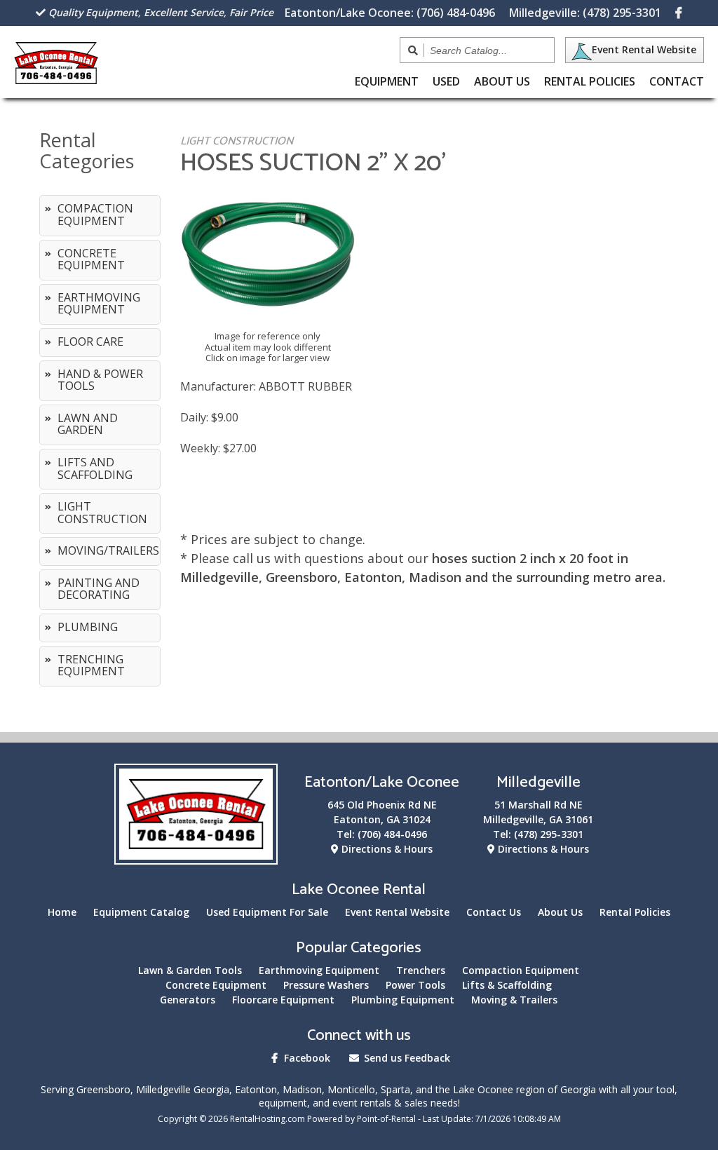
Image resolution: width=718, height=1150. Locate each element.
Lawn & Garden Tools (190, 970)
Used (446, 81)
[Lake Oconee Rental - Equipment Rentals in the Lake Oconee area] (55, 79)
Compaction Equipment (520, 970)
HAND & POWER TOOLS (100, 380)
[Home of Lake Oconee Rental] (196, 855)
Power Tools (415, 985)
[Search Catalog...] (413, 50)
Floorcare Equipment (283, 999)
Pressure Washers (326, 985)
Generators (187, 999)
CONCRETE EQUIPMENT (91, 259)
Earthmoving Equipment (319, 970)
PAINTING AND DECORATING (98, 589)
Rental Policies (589, 81)
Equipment (387, 81)
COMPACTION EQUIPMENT (95, 215)
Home (62, 912)
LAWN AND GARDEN (87, 424)
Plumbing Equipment (402, 999)
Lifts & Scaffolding (507, 985)
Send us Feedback (405, 1057)
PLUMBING (87, 627)
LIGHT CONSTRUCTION (102, 513)
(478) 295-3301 (585, 12)
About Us (502, 81)
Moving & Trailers (514, 999)
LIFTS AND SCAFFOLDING (95, 468)
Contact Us (493, 912)
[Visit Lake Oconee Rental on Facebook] (678, 12)
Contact (676, 81)
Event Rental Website (644, 49)
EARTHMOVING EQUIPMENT (98, 304)
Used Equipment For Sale (267, 912)
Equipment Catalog (141, 912)
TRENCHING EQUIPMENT (91, 665)
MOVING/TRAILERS (108, 550)
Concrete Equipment (215, 985)
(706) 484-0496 (390, 12)
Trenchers (420, 970)
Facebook (305, 1057)
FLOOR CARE (90, 341)
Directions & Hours (386, 848)
